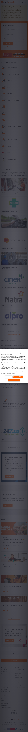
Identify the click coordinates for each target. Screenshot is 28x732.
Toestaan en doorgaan (14, 380)
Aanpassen (8, 376)
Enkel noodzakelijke (17, 376)
